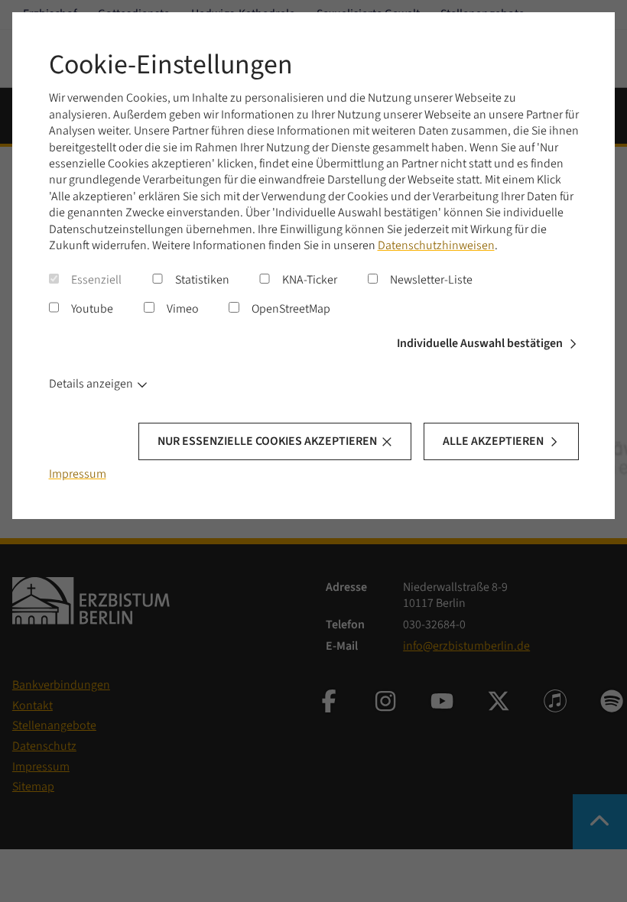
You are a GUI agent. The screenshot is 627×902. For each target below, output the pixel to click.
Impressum (77, 474)
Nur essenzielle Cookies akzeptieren (267, 441)
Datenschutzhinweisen (436, 245)
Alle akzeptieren (493, 441)
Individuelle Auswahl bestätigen (480, 343)
